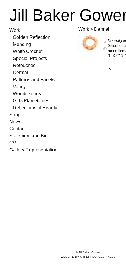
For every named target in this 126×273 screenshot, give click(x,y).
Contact (17, 128)
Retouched (24, 65)
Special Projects (30, 58)
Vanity (19, 86)
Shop (15, 114)
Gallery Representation (33, 149)
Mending (22, 44)
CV (12, 142)
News (15, 121)
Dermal (20, 72)
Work (14, 30)
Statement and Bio (28, 135)
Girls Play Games (31, 100)
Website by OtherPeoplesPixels (88, 256)
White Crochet (27, 51)
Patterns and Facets (34, 79)
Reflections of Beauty (35, 107)
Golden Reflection (31, 37)
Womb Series (27, 93)
